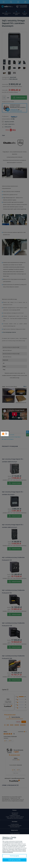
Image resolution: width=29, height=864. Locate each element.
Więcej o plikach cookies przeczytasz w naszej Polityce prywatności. (14, 851)
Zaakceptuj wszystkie (14, 860)
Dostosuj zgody (14, 856)
